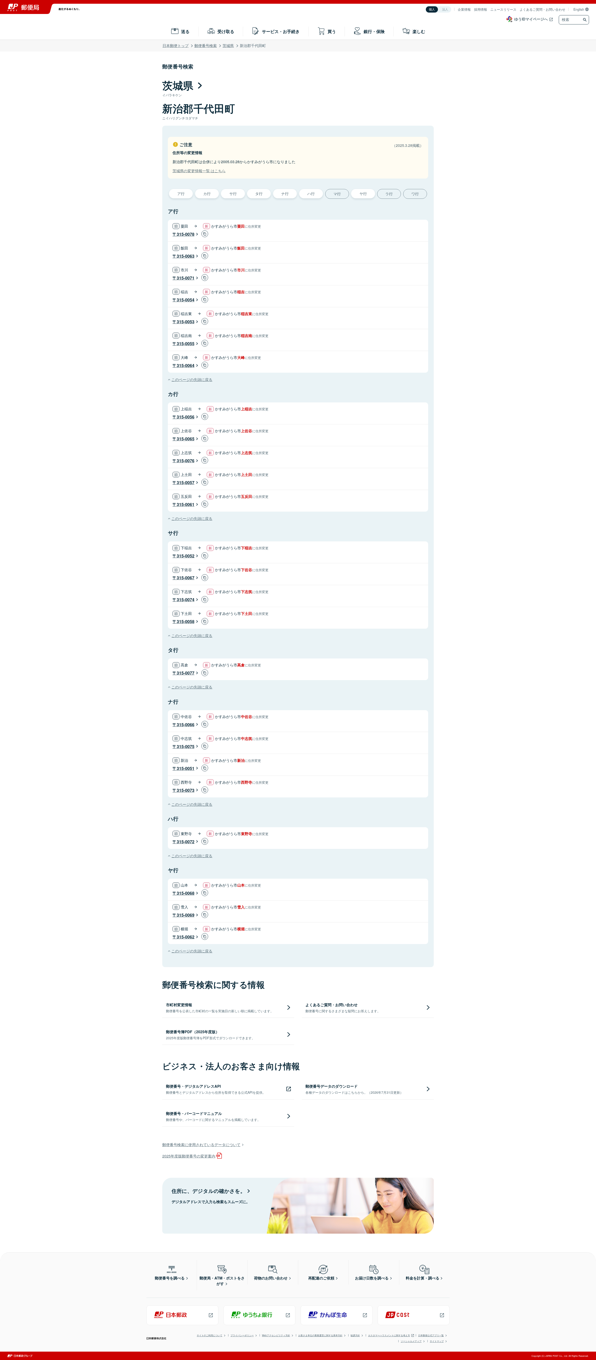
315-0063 (185, 256)
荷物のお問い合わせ (271, 1278)
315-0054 (185, 300)
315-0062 (185, 937)
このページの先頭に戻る (191, 379)
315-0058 (185, 621)
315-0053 (185, 322)
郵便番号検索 (205, 45)
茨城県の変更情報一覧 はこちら (199, 170)
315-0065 (185, 439)
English (578, 9)
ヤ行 (363, 193)
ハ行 (311, 193)
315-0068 (185, 893)
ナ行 (285, 193)
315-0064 (185, 365)
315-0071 (185, 278)
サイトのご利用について (209, 1335)
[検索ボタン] (585, 19)
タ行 (259, 193)
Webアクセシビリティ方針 (276, 1335)
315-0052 (185, 556)
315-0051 (185, 768)
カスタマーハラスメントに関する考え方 (389, 1335)
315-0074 (185, 600)
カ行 (207, 193)
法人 (445, 9)
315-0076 (185, 461)
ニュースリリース (503, 9)
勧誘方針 (355, 1335)
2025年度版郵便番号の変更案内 (188, 1156)
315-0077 (185, 673)
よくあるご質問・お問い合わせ (542, 9)
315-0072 (185, 842)
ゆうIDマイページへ (531, 19)
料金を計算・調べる (422, 1278)
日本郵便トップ (176, 45)
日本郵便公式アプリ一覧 (431, 1335)
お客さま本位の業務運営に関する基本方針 (320, 1335)
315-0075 (185, 746)
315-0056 (185, 417)
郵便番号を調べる (170, 1278)
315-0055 (185, 344)
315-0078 (185, 234)
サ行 (233, 193)
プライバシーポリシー (242, 1335)
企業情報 (464, 9)
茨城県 (228, 45)
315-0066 (185, 725)
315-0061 (185, 504)
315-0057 (185, 482)
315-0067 (185, 578)
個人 (432, 9)
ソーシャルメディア (411, 1341)
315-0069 (185, 915)
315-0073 (185, 790)
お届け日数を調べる (372, 1278)
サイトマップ (437, 1341)
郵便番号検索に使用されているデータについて (201, 1144)
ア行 (181, 193)
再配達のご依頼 (321, 1278)
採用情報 (480, 9)
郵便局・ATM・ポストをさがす (222, 1280)
